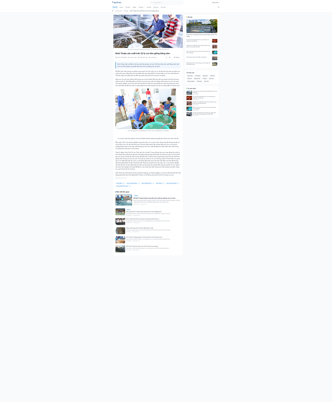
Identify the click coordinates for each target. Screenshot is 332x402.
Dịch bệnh (197, 75)
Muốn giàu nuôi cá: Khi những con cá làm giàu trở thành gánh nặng (198, 63)
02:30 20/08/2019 (122, 57)
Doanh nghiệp (190, 81)
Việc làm (128, 7)
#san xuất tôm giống (132, 183)
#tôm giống (119, 183)
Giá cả (121, 7)
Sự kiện (149, 7)
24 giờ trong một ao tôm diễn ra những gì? (196, 57)
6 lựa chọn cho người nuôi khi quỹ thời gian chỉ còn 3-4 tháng (205, 92)
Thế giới (126, 11)
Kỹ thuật (189, 78)
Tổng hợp (199, 81)
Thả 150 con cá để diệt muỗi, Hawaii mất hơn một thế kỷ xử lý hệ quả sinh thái (198, 46)
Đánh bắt (205, 75)
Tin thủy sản (118, 11)
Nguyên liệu (197, 78)
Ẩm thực (211, 78)
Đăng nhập (215, 2)
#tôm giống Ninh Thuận (122, 186)
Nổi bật (115, 7)
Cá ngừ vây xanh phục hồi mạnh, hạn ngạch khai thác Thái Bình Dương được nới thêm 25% (204, 113)
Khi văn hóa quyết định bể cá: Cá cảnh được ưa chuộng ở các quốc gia (197, 40)
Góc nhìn (206, 81)
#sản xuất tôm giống (171, 183)
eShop (134, 7)
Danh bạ (155, 7)
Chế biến (212, 75)
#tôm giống (159, 183)
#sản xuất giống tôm (146, 183)
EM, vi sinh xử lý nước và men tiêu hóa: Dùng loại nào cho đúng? (198, 52)
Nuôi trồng (190, 75)
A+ (170, 57)
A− (166, 57)
